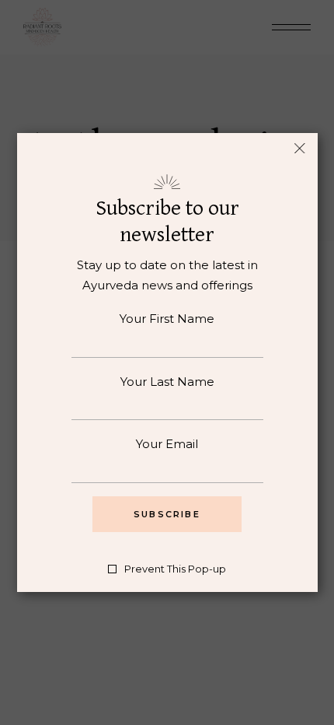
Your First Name (167, 318)
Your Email (167, 443)
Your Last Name (167, 381)
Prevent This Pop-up (175, 569)
